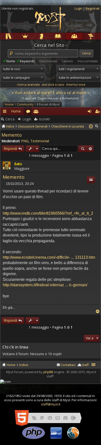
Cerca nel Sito (49, 45)
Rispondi (10, 148)
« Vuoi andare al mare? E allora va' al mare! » (50, 92)
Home (9, 104)
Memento (11, 135)
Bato (18, 163)
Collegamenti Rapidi (5, 112)
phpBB (48, 372)
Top (97, 311)
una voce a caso (53, 84)
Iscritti (35, 111)
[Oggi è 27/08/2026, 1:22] (91, 126)
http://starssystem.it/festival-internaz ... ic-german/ (45, 285)
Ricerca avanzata (90, 148)
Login (79, 8)
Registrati (93, 8)
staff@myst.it (50, 404)
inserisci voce (75, 84)
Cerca (9, 119)
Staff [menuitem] (85, 365)
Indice (23, 365)
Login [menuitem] (89, 111)
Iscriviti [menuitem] (97, 111)
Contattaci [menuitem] (68, 365)
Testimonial (39, 141)
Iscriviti (44, 119)
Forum (28, 111)
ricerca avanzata (28, 84)
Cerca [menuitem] (97, 126)
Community (25, 104)
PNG (24, 141)
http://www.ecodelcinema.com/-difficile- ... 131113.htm (49, 257)
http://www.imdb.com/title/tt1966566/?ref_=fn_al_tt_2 (48, 213)
